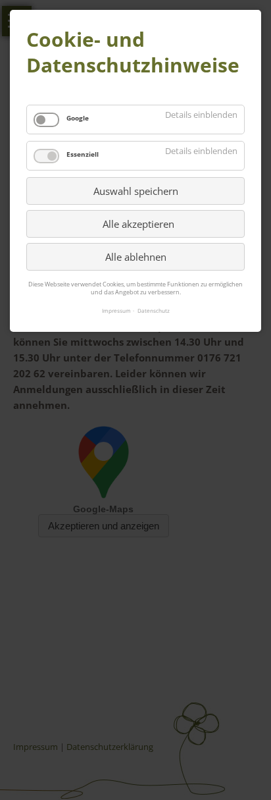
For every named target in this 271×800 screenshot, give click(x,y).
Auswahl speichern (135, 191)
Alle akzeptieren (138, 223)
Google (77, 117)
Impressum (116, 310)
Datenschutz (153, 310)
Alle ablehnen (135, 256)
